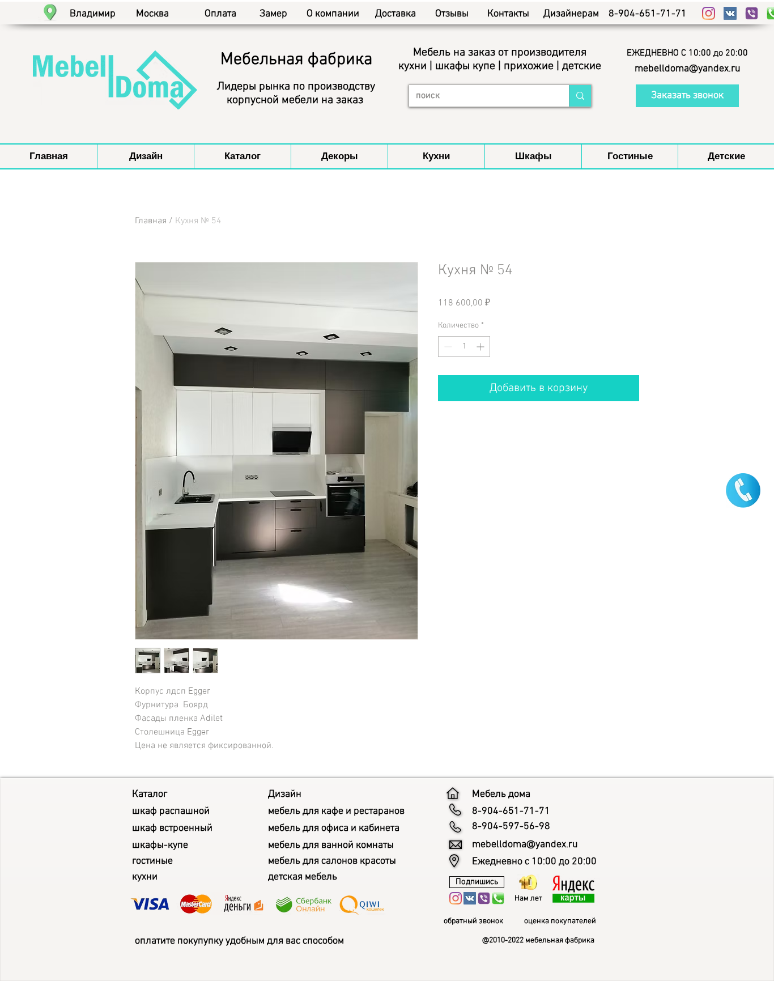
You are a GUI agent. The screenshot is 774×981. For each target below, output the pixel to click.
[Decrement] (447, 346)
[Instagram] (708, 13)
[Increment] (481, 346)
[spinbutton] (464, 346)
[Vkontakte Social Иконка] (730, 13)
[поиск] (580, 96)
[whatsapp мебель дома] (498, 898)
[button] (687, 53)
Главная (151, 221)
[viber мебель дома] (751, 13)
